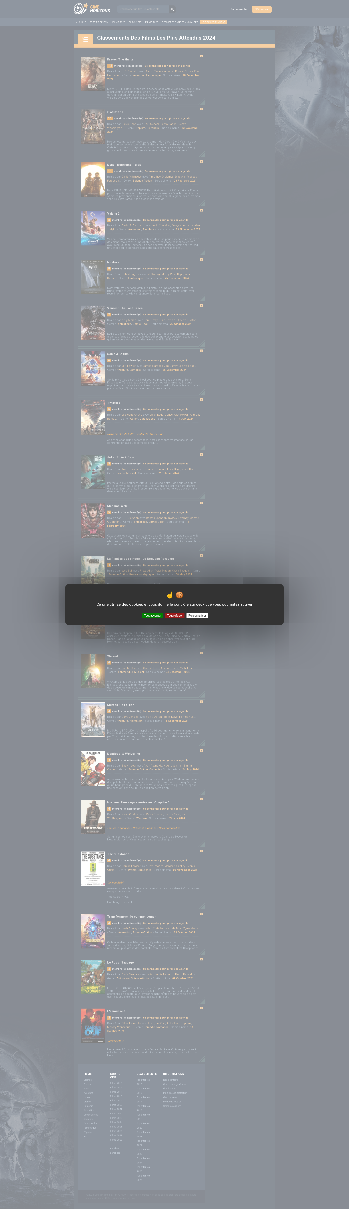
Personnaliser (197, 615)
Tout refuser (175, 615)
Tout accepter (152, 615)
